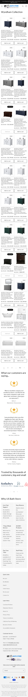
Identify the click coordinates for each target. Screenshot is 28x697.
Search (4, 585)
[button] (2, 6)
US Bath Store (15, 682)
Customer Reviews (8, 604)
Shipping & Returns (8, 608)
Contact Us (6, 595)
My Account (6, 592)
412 (20, 367)
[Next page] (24, 367)
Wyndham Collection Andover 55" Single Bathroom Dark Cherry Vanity (6, 120)
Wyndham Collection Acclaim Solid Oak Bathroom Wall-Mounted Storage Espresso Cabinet (20, 268)
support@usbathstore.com (10, 644)
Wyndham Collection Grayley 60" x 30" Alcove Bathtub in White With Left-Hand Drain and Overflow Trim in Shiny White (7, 353)
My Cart (5, 578)
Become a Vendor (7, 624)
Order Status (6, 588)
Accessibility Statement (9, 628)
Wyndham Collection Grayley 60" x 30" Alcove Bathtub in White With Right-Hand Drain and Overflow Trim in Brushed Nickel (20, 353)
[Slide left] (10, 491)
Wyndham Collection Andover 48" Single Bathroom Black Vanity (6, 267)
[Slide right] (17, 491)
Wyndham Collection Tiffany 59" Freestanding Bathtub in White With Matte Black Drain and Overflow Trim (7, 324)
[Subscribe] (23, 670)
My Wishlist (6, 581)
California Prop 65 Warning (10, 621)
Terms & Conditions (8, 618)
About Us (5, 611)
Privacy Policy (6, 614)
